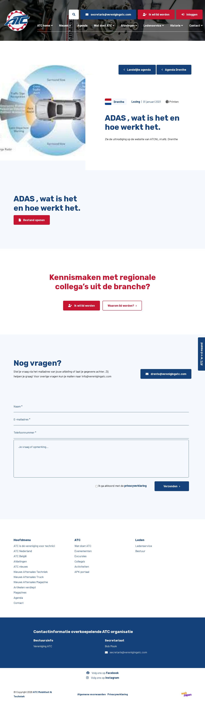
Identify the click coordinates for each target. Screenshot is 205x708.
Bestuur (140, 551)
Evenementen (83, 551)
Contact (194, 25)
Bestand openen (34, 220)
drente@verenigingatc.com (168, 374)
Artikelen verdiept (25, 587)
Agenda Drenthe (175, 69)
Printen (174, 101)
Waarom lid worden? (121, 305)
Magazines (20, 592)
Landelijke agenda (138, 69)
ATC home (43, 25)
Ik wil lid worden (84, 305)
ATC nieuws (21, 566)
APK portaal (81, 571)
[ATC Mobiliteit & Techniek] (17, 20)
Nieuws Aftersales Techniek (31, 571)
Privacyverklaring (117, 694)
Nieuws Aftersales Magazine (31, 582)
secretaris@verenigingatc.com (128, 652)
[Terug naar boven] (201, 704)
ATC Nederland (23, 551)
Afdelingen (128, 25)
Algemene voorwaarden (91, 694)
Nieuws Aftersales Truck (29, 577)
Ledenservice (152, 25)
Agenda (82, 25)
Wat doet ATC (103, 25)
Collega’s (79, 561)
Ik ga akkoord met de (122, 485)
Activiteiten (81, 566)
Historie (175, 25)
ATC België (20, 556)
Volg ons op (105, 673)
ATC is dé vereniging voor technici (34, 545)
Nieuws (64, 25)
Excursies (80, 556)
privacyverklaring (135, 485)
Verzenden (170, 486)
